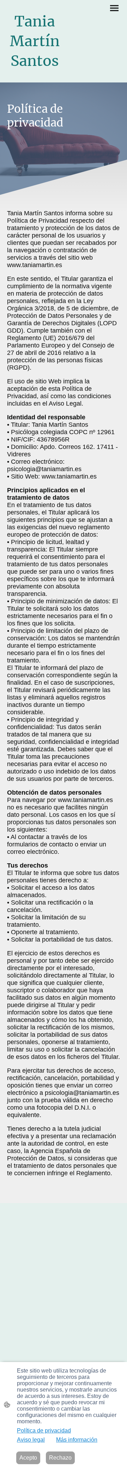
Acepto (28, 1458)
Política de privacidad (44, 1431)
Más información (76, 1440)
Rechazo (60, 1458)
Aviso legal (31, 1440)
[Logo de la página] (34, 77)
